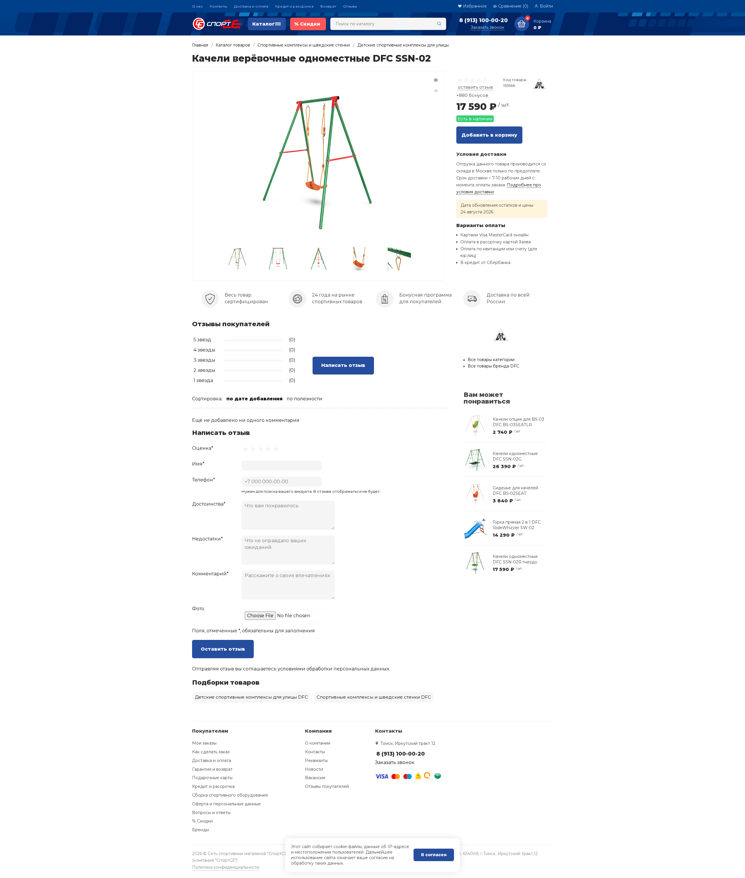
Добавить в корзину (489, 135)
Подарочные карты (212, 777)
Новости (314, 769)
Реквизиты (316, 760)
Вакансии (315, 777)
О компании (317, 743)
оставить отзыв (475, 87)
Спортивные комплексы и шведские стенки (304, 45)
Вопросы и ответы (211, 812)
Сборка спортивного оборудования (230, 795)
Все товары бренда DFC (493, 366)
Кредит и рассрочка (294, 6)
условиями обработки (305, 669)
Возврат (328, 6)
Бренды (200, 829)
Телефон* (203, 480)
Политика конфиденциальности (225, 867)
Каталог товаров (233, 45)
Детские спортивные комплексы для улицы (403, 45)
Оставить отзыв (223, 649)
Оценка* (202, 448)
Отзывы (350, 6)
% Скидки (202, 821)
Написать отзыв (343, 365)
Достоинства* (209, 504)
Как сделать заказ (211, 751)
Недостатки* (207, 539)
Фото (198, 608)
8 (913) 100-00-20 (483, 20)
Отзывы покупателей (327, 786)
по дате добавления (254, 398)
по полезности (304, 398)
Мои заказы (204, 743)
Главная (200, 45)
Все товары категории (491, 359)
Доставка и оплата (251, 6)
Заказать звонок (487, 27)
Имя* (198, 464)
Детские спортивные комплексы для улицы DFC (251, 697)
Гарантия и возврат (212, 769)
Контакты (218, 6)
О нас (197, 6)
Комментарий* (210, 574)
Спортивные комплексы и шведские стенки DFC (374, 697)
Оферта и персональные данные (226, 803)
